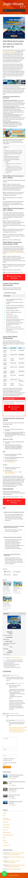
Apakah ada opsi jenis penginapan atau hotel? (14, 164)
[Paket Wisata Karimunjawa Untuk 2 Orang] (7, 584)
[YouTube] (20, 6)
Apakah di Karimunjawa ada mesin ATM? (14, 168)
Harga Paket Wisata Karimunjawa (11, 158)
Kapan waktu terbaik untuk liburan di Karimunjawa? (13, 171)
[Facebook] (22, 6)
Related (8, 172)
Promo (4, 837)
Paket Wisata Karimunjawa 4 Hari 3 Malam (13, 152)
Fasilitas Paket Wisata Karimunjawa (12, 156)
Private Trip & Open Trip (16, 657)
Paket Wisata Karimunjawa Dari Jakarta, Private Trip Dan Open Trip (13, 44)
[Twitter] (24, 6)
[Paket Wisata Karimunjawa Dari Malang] (17, 584)
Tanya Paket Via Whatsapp (15, 408)
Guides (4, 813)
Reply (18, 675)
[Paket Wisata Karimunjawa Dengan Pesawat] (7, 598)
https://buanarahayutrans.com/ (12, 472)
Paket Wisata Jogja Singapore (14, 869)
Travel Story (5, 842)
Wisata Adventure (7, 819)
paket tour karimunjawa (9, 663)
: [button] (7, 295)
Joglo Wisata (13, 4)
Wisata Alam (5, 822)
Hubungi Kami (7, 160)
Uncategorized (6, 845)
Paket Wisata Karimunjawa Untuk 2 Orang (6, 588)
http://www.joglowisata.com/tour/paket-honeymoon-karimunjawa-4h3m (18, 731)
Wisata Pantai (6, 827)
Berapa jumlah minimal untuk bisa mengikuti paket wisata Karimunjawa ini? (14, 167)
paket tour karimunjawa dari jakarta (11, 664)
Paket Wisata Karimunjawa (9, 51)
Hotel (4, 815)
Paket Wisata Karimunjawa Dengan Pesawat (7, 603)
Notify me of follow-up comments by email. (9, 759)
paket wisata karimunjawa (9, 665)
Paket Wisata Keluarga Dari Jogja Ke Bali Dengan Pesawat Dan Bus (14, 853)
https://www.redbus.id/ (10, 461)
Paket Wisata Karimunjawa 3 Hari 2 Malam (13, 150)
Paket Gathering (6, 832)
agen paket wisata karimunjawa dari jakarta (13, 660)
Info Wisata (5, 818)
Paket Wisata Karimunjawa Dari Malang (17, 588)
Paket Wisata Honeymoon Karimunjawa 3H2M (13, 154)
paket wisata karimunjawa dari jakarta (12, 667)
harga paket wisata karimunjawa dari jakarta (13, 661)
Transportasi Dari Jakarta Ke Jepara (12, 159)
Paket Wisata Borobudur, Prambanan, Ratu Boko (12, 861)
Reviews (5, 840)
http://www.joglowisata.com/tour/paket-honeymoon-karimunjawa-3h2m (18, 728)
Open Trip (5, 830)
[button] (14, 292)
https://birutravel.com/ (10, 473)
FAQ (7, 162)
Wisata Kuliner (6, 824)
